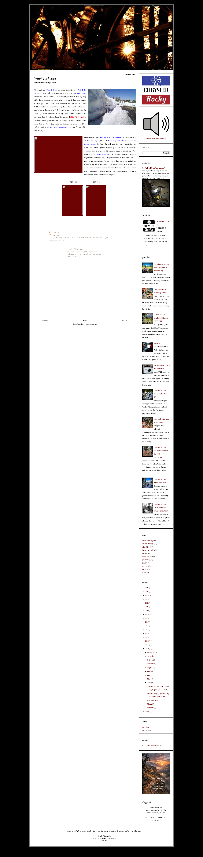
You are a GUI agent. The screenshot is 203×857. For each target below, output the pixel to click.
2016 (147, 625)
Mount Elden (81, 93)
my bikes (145, 727)
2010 (147, 648)
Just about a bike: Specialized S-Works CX (161, 393)
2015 (147, 629)
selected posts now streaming (156, 138)
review (144, 566)
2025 (147, 591)
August (150, 667)
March (149, 704)
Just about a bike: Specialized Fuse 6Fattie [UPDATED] (161, 507)
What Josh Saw (152, 700)
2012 (147, 641)
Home (85, 320)
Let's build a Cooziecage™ (154, 168)
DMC (54, 235)
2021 (147, 606)
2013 (147, 637)
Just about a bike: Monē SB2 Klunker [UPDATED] (161, 317)
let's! (144, 563)
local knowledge (45, 82)
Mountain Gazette (92, 140)
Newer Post (45, 320)
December (151, 652)
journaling (146, 559)
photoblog (146, 547)
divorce (145, 569)
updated (145, 553)
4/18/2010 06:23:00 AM (56, 241)
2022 (147, 603)
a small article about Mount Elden (110, 137)
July (149, 671)
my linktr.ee (146, 730)
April (149, 682)
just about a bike (148, 550)
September (151, 663)
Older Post (124, 320)
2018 (147, 618)
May (149, 679)
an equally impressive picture (61, 127)
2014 (147, 633)
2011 (147, 644)
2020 (147, 610)
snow (54, 82)
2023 (147, 599)
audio (144, 572)
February (150, 707)
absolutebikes (147, 556)
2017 (147, 622)
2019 (147, 614)
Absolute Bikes (51, 90)
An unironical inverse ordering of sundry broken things (161, 267)
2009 (147, 711)
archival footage (148, 543)
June (149, 675)
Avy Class (157, 343)
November (151, 656)
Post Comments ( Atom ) (89, 324)
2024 (147, 595)
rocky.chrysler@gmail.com (151, 745)
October (150, 660)
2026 (147, 587)
